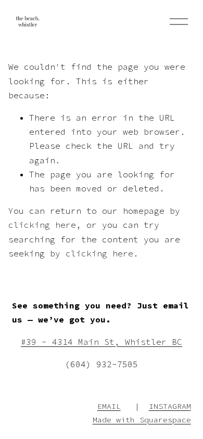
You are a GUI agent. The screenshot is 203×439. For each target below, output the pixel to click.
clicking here (42, 225)
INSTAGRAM (170, 406)
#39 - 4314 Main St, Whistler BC (101, 342)
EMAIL (109, 406)
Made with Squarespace (142, 419)
